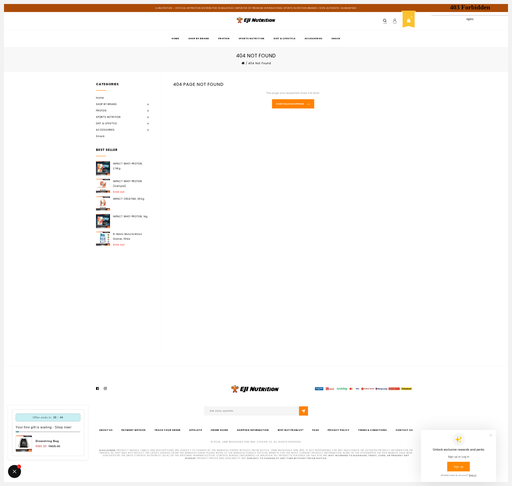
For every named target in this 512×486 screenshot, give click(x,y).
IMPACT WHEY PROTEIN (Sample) (127, 183)
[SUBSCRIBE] (303, 411)
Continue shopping (290, 103)
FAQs (315, 430)
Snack (335, 38)
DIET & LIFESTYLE (284, 38)
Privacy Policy (338, 430)
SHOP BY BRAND (198, 38)
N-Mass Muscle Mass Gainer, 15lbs (127, 236)
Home (175, 38)
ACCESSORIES (313, 38)
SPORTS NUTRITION (251, 38)
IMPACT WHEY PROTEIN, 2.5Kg (128, 166)
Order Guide (219, 430)
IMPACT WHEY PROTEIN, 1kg (130, 216)
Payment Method (133, 430)
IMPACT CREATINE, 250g (128, 198)
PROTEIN (224, 38)
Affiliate (195, 430)
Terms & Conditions (372, 430)
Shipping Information (253, 430)
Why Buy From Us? (291, 430)
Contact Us (404, 430)
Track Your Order (167, 430)
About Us (105, 430)
